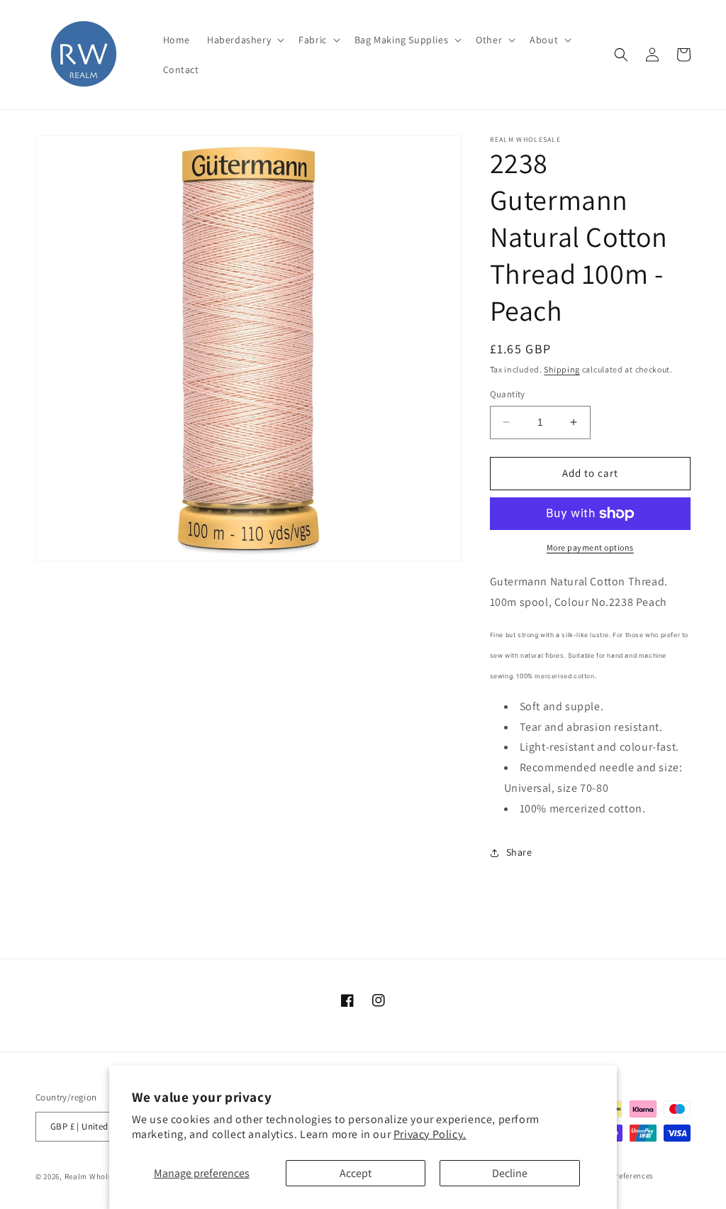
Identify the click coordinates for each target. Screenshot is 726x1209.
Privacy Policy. (430, 1134)
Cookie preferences (619, 1176)
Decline (509, 1173)
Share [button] (519, 852)
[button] (244, 40)
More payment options (590, 547)
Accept (356, 1173)
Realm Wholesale (97, 1176)
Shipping (562, 369)
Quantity (507, 394)
